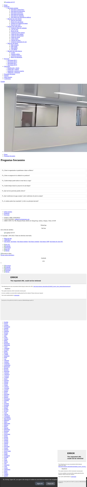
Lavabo (13, 52)
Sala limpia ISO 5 (12, 60)
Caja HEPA (14, 49)
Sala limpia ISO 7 (12, 63)
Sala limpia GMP (44, 241)
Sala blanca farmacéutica (17, 9)
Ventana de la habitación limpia (19, 23)
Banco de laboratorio (16, 57)
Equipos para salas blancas (14, 26)
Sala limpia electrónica (17, 12)
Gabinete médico (15, 54)
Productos (6, 6)
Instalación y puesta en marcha (15, 71)
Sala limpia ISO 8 (12, 65)
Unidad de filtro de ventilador (19, 28)
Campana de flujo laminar (18, 32)
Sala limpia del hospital (17, 14)
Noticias (6, 75)
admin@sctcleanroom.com (22, 219)
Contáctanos (7, 78)
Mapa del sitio (8, 238)
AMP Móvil (7, 240)
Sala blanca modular (33, 241)
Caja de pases (14, 29)
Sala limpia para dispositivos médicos (21, 17)
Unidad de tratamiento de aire (19, 42)
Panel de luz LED (15, 25)
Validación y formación (13, 72)
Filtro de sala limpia (12, 43)
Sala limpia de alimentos (17, 15)
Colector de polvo (15, 40)
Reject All (50, 483)
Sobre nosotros (8, 77)
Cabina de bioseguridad (17, 35)
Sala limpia (7, 241)
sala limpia (13, 241)
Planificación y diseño (13, 68)
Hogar (5, 5)
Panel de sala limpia (16, 20)
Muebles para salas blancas (14, 51)
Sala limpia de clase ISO (56, 241)
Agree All (40, 483)
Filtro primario (15, 45)
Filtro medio (14, 46)
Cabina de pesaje (15, 37)
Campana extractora (16, 55)
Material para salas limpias (14, 19)
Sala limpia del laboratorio (18, 11)
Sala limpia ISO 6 (12, 62)
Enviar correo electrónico (7, 255)
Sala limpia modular (12, 8)
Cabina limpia (14, 38)
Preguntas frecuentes (9, 74)
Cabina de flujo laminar (17, 34)
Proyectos (6, 58)
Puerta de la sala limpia (17, 22)
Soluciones (7, 66)
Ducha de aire (14, 31)
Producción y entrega (13, 69)
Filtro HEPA (14, 48)
